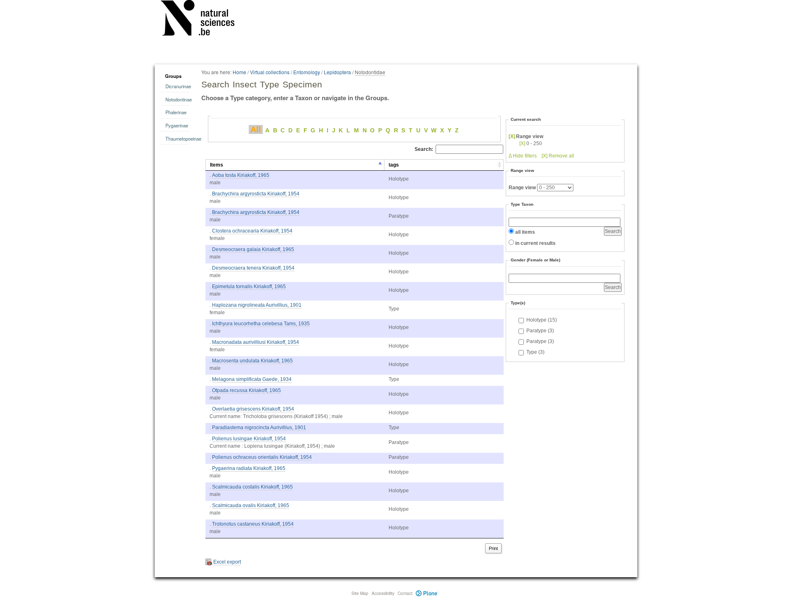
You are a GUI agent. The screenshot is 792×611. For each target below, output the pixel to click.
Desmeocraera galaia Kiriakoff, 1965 (253, 249)
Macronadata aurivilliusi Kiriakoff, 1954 (255, 342)
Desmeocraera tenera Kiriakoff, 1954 (253, 268)
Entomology (306, 71)
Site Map (359, 593)
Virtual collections (270, 71)
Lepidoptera (337, 71)
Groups (173, 76)
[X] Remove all (558, 156)
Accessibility (383, 593)
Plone (427, 593)
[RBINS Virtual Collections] (203, 19)
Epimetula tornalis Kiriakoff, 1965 (249, 286)
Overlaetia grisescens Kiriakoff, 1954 (253, 409)
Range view (522, 187)
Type (535, 352)
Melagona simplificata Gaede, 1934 (252, 379)
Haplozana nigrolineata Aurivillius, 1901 (257, 305)
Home (239, 71)
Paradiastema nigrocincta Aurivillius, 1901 (259, 427)
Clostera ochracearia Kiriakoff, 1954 (252, 231)
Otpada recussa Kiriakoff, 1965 (246, 390)
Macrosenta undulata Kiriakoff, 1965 (252, 361)
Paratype (540, 331)
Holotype (541, 320)
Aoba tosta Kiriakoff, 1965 (240, 175)
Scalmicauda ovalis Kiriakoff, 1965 (250, 505)
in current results (535, 243)
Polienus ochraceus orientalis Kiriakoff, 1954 (262, 457)
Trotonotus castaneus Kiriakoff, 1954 (253, 524)
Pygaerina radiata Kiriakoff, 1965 (248, 468)
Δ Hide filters (523, 156)
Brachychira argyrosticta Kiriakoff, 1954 (255, 194)
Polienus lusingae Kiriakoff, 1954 (249, 439)
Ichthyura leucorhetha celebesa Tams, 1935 (261, 324)
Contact (405, 593)
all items (525, 232)
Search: (424, 149)
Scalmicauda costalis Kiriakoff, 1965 (252, 487)
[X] (512, 136)
